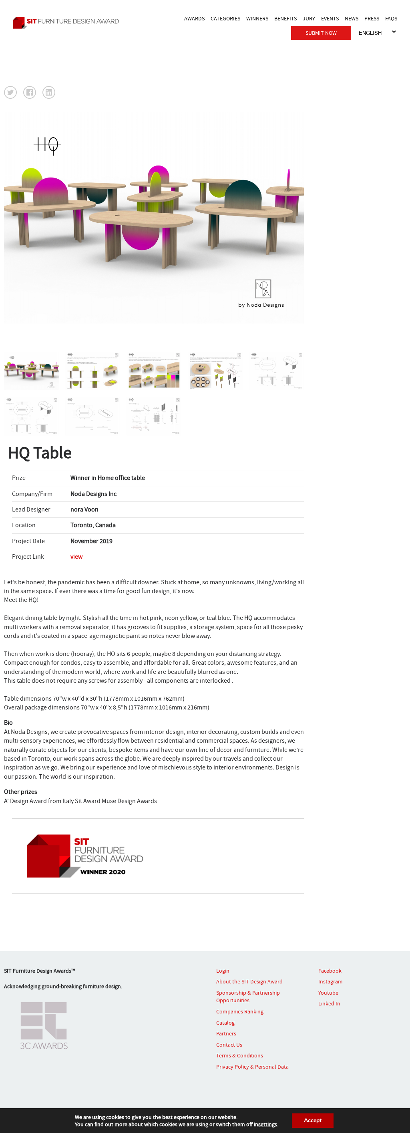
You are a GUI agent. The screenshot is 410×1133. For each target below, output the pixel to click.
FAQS (391, 18)
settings (267, 1124)
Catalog (225, 1022)
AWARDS (194, 18)
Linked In (329, 1003)
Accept (313, 1120)
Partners (226, 1033)
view (76, 557)
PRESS (371, 18)
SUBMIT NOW (321, 32)
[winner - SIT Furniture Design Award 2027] (68, 22)
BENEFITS (285, 18)
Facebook (330, 970)
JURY (309, 18)
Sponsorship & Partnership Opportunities (248, 996)
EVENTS (330, 18)
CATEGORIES (225, 18)
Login (222, 970)
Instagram (330, 981)
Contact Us (229, 1044)
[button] (10, 92)
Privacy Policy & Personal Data (252, 1066)
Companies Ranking (239, 1011)
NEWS (351, 18)
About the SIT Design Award (249, 981)
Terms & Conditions (239, 1055)
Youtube (328, 992)
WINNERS (257, 18)
